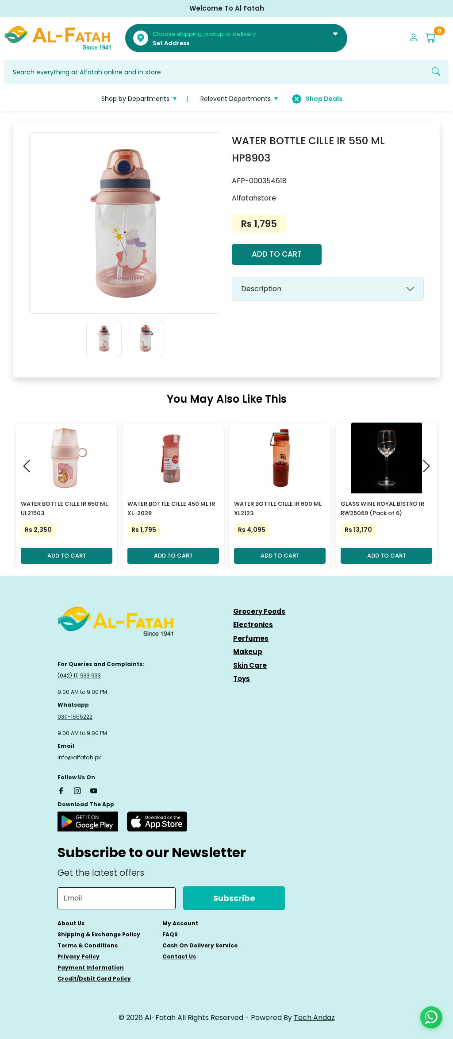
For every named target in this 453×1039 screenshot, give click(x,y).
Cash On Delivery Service (200, 945)
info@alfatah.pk (79, 757)
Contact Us (179, 956)
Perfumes (251, 638)
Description (261, 289)
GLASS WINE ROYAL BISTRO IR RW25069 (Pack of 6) (382, 508)
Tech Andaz (314, 1017)
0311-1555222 (75, 716)
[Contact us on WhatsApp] (431, 1017)
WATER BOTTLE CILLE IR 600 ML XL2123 (278, 508)
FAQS (170, 934)
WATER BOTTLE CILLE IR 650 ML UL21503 (64, 508)
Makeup (247, 651)
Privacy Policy (79, 956)
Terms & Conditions (88, 945)
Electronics (253, 624)
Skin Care (250, 665)
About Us (71, 923)
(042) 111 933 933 (79, 675)
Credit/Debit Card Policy (94, 978)
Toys (241, 678)
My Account (180, 923)
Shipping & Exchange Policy (99, 934)
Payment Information (91, 967)
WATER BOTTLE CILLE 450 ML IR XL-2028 (171, 508)
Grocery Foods (259, 611)
